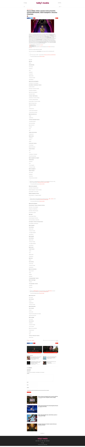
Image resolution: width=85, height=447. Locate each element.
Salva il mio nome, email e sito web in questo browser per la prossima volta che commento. (38, 390)
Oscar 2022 (57, 340)
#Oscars (45, 54)
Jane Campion (48, 340)
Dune (46, 340)
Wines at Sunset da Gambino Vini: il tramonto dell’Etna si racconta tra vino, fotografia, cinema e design (48, 397)
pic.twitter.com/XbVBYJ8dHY (43, 291)
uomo (40, 46)
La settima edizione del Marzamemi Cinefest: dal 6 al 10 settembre (51, 357)
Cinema (27, 9)
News (29, 9)
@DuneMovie (50, 290)
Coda (44, 340)
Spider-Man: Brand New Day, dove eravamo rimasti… (51, 362)
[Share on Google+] (33, 18)
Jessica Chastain (52, 340)
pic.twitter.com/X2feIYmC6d (51, 54)
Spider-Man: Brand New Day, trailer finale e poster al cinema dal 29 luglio (47, 415)
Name (28, 382)
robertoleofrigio (33, 359)
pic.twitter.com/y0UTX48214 (44, 182)
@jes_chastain (51, 198)
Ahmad (46, 444)
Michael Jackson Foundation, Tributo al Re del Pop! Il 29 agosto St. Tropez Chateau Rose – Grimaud (36, 362)
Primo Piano (31, 9)
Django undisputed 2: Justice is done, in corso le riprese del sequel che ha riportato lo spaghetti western (36, 358)
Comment (28, 373)
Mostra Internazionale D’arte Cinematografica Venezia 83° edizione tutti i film (48, 406)
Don (29, 46)
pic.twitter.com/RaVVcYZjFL (44, 199)
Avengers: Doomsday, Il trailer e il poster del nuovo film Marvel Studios (47, 424)
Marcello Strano (49, 358)
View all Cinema (42, 433)
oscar (54, 340)
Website (28, 387)
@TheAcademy (36, 290)
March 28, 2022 (42, 56)
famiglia (49, 46)
